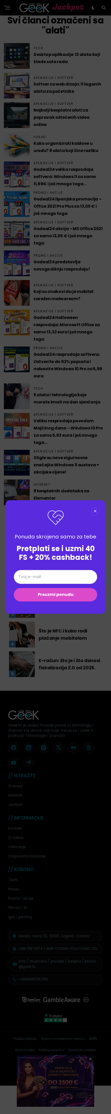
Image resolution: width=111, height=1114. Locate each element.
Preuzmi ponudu (56, 595)
